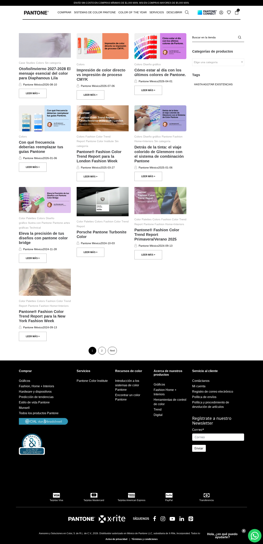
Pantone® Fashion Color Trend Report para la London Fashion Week (99, 156)
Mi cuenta (198, 386)
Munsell (24, 407)
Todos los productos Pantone (39, 413)
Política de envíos (204, 397)
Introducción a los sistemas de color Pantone (127, 385)
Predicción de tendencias (36, 397)
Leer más (32, 93)
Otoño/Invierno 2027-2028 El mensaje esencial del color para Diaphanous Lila (45, 73)
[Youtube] (173, 519)
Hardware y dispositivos (35, 391)
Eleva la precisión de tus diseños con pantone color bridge (43, 238)
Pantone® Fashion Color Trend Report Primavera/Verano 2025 (156, 234)
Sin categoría (53, 62)
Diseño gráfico (152, 64)
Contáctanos (200, 380)
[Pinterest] (191, 519)
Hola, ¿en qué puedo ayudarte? (222, 535)
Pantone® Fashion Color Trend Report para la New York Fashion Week (42, 316)
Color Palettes (27, 218)
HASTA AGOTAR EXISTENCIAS (213, 84)
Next (112, 350)
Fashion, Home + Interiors (36, 386)
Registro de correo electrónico (212, 391)
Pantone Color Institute (100, 141)
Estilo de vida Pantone (34, 402)
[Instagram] (164, 519)
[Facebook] (155, 519)
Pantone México (33, 84)
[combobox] (218, 62)
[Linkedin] (182, 519)
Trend (158, 409)
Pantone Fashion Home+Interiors (164, 224)
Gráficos (24, 380)
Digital (158, 415)
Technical (35, 227)
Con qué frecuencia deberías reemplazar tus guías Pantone (41, 147)
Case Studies (27, 62)
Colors (40, 62)
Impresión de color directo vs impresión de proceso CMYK (101, 74)
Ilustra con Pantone (40, 222)
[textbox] (218, 62)
